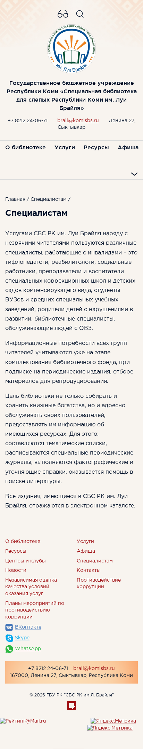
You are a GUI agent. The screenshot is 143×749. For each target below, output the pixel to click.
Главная (15, 199)
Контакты (89, 570)
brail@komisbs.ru (78, 121)
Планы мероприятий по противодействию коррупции (34, 610)
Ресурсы (96, 147)
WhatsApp (28, 649)
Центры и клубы (25, 561)
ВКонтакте (28, 627)
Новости (15, 570)
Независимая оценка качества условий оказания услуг (31, 587)
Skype (22, 638)
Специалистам (49, 199)
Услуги (64, 147)
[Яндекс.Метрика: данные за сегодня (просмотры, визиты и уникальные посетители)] (113, 721)
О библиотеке (25, 147)
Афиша (128, 147)
